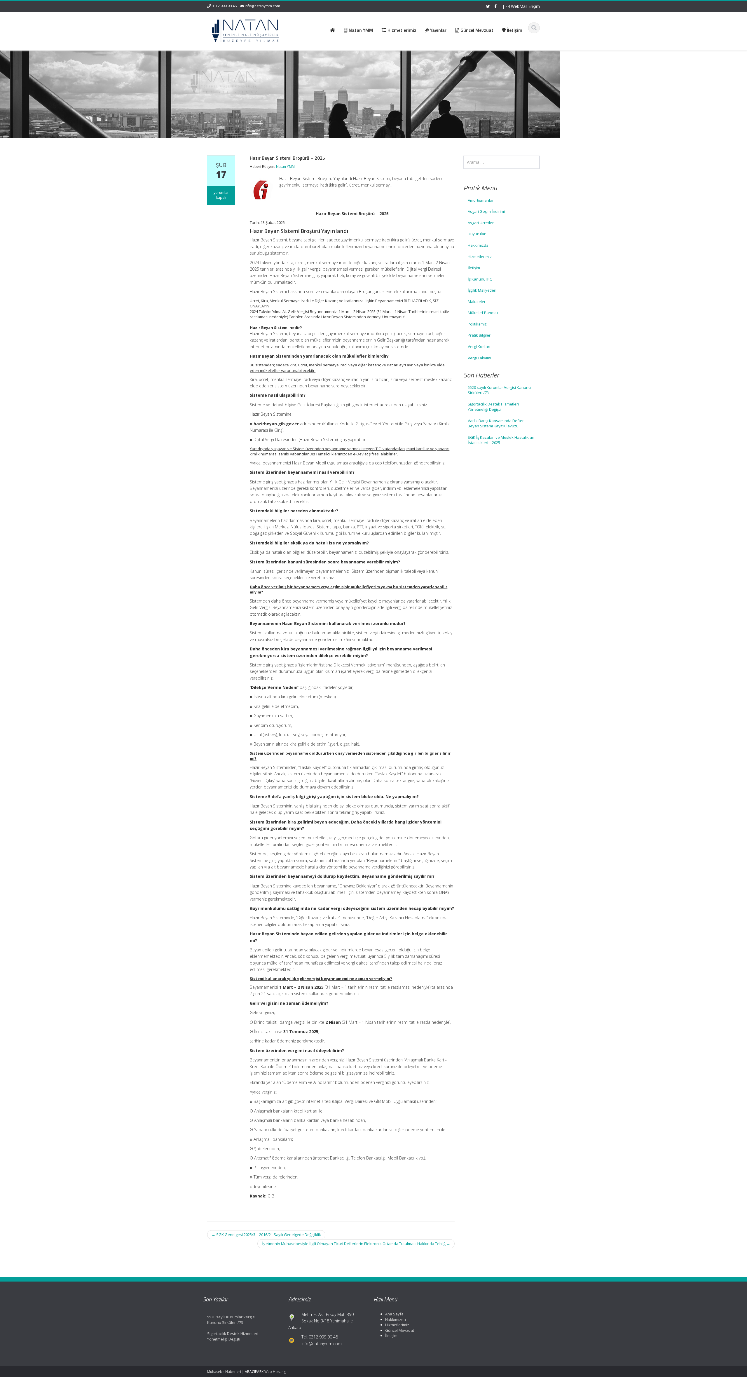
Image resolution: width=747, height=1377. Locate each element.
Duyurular (477, 233)
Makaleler (477, 301)
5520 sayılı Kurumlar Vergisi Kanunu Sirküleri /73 (499, 390)
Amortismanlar (481, 200)
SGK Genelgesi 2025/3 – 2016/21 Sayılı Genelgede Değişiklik (266, 1234)
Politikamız (477, 324)
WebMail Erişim (525, 6)
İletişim (474, 267)
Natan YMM (285, 166)
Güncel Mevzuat (399, 1330)
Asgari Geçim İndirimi (486, 211)
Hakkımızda (478, 245)
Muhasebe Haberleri (224, 1371)
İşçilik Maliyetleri (482, 290)
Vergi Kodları (479, 346)
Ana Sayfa (394, 1314)
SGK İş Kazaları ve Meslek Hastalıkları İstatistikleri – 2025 (501, 440)
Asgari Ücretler (481, 222)
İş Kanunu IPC (480, 279)
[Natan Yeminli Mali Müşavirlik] (245, 29)
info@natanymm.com (262, 6)
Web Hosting (275, 1371)
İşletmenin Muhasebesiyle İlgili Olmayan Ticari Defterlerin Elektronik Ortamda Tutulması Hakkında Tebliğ (356, 1243)
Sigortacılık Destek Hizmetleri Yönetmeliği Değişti (493, 406)
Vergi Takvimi (479, 358)
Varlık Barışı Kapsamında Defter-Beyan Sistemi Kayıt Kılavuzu (496, 423)
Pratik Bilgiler (479, 335)
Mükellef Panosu (483, 312)
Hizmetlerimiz (480, 256)
